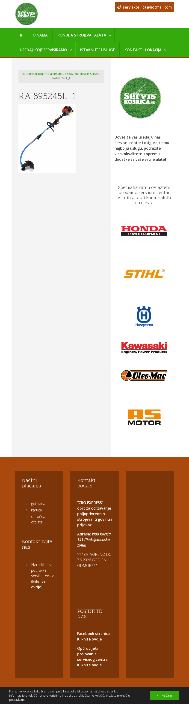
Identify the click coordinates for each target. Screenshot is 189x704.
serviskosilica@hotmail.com (147, 7)
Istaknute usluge (97, 49)
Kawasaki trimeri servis (82, 74)
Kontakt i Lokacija (143, 49)
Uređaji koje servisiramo (43, 49)
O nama (40, 35)
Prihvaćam (164, 695)
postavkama (17, 700)
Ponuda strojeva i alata (81, 35)
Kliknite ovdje (89, 639)
